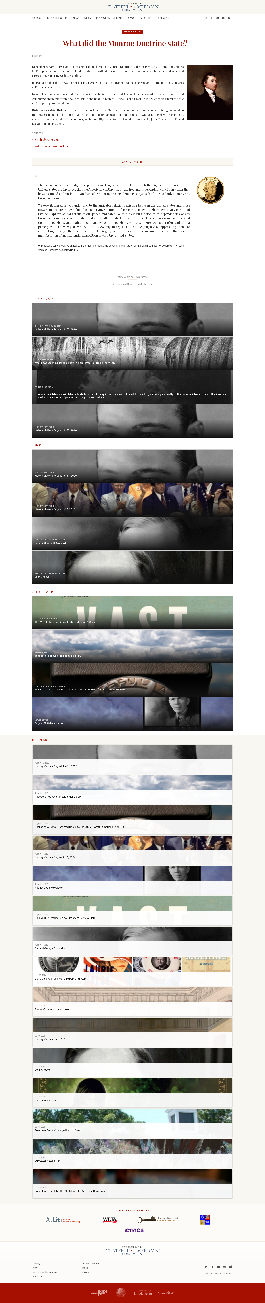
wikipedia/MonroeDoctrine (52, 146)
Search (164, 18)
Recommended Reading (109, 18)
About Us (145, 18)
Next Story (143, 284)
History (36, 18)
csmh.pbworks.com (47, 139)
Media (87, 18)
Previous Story (124, 284)
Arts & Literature (57, 18)
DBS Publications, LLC (223, 1273)
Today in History (133, 32)
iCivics (131, 18)
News (76, 18)
